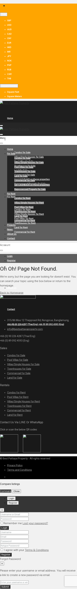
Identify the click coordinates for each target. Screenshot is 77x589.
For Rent (11, 197)
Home (10, 118)
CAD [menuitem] (9, 34)
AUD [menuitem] (9, 29)
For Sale (11, 139)
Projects (11, 245)
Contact (11, 238)
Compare (5, 491)
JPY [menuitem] (9, 56)
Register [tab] (13, 502)
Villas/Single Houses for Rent (29, 214)
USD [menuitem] (9, 25)
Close (16, 491)
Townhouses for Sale (24, 171)
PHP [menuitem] (9, 65)
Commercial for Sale (24, 180)
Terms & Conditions (37, 550)
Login (4, 527)
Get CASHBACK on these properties (32, 185)
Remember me (13, 523)
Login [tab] (11, 498)
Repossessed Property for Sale (30, 189)
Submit (5, 586)
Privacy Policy (15, 465)
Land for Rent (21, 227)
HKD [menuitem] (9, 47)
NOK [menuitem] (9, 60)
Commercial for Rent (24, 232)
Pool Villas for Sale (23, 167)
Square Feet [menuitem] (13, 92)
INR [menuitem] (9, 52)
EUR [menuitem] (9, 43)
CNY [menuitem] (9, 38)
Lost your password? (35, 523)
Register (5, 554)
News (10, 229)
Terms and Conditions (19, 469)
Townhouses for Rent (25, 223)
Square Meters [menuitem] (14, 96)
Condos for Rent (22, 198)
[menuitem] (35, 324)
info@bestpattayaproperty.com (25, 329)
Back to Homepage (11, 292)
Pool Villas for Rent (23, 207)
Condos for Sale (22, 152)
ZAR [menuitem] (9, 74)
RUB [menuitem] (9, 69)
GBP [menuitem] (9, 20)
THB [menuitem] (9, 78)
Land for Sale (21, 176)
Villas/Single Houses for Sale (29, 162)
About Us (11, 234)
